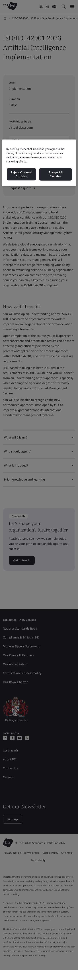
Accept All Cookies (55, 174)
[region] (39, 162)
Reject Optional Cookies (21, 174)
